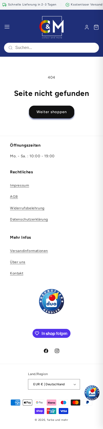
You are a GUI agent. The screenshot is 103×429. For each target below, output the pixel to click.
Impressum (19, 185)
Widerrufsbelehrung (27, 208)
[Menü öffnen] (7, 27)
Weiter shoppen (51, 112)
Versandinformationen (29, 251)
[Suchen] (10, 47)
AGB (14, 197)
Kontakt (16, 273)
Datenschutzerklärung (29, 219)
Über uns (18, 262)
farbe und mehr (57, 420)
